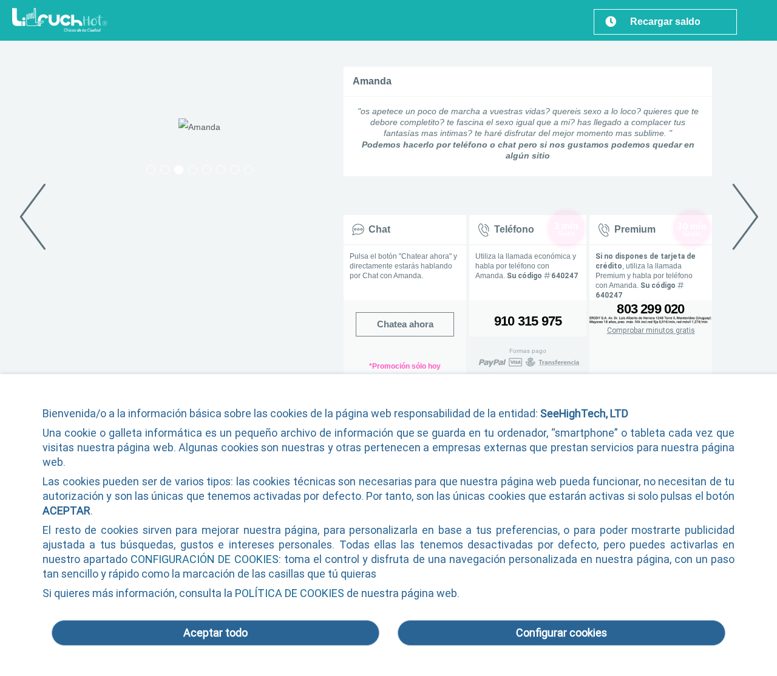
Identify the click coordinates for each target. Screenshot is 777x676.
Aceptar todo (215, 632)
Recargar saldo (665, 21)
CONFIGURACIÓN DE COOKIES (204, 559)
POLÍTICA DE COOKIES (289, 593)
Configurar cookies (561, 632)
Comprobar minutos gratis (651, 330)
